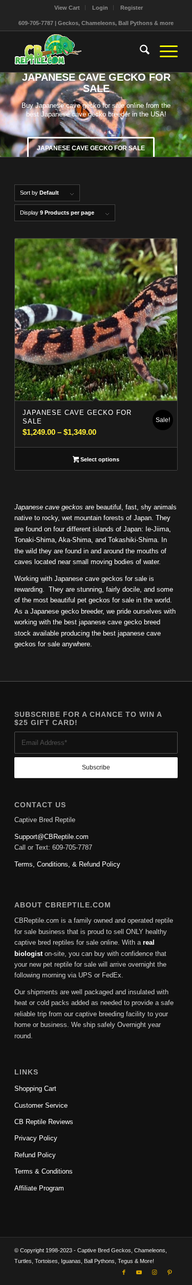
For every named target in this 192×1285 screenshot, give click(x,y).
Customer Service (41, 1105)
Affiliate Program (39, 1188)
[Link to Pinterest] (170, 1272)
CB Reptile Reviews (43, 1122)
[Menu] (164, 51)
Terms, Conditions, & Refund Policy (67, 864)
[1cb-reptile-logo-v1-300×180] (79, 51)
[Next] (183, 114)
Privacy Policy (35, 1138)
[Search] (140, 51)
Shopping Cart (35, 1088)
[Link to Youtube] (139, 1272)
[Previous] (9, 114)
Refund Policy (35, 1155)
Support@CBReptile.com (51, 836)
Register (131, 8)
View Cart (67, 8)
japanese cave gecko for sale (91, 148)
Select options (99, 459)
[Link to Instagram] (154, 1272)
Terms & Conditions (43, 1171)
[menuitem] (67, 7)
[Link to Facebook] (124, 1272)
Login (100, 8)
